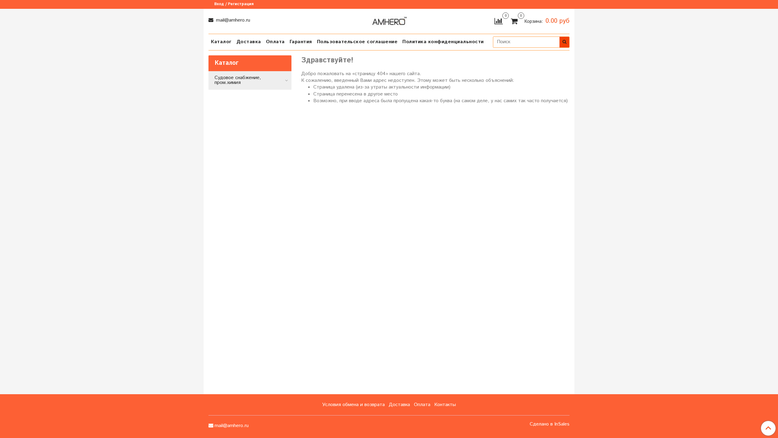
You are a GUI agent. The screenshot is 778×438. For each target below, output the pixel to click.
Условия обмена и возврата (353, 404)
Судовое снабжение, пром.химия (238, 80)
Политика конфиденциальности (443, 41)
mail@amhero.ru (232, 20)
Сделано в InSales (550, 424)
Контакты (445, 404)
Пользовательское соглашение (357, 41)
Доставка (248, 41)
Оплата (275, 41)
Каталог (221, 41)
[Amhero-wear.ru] (389, 20)
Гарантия (301, 41)
